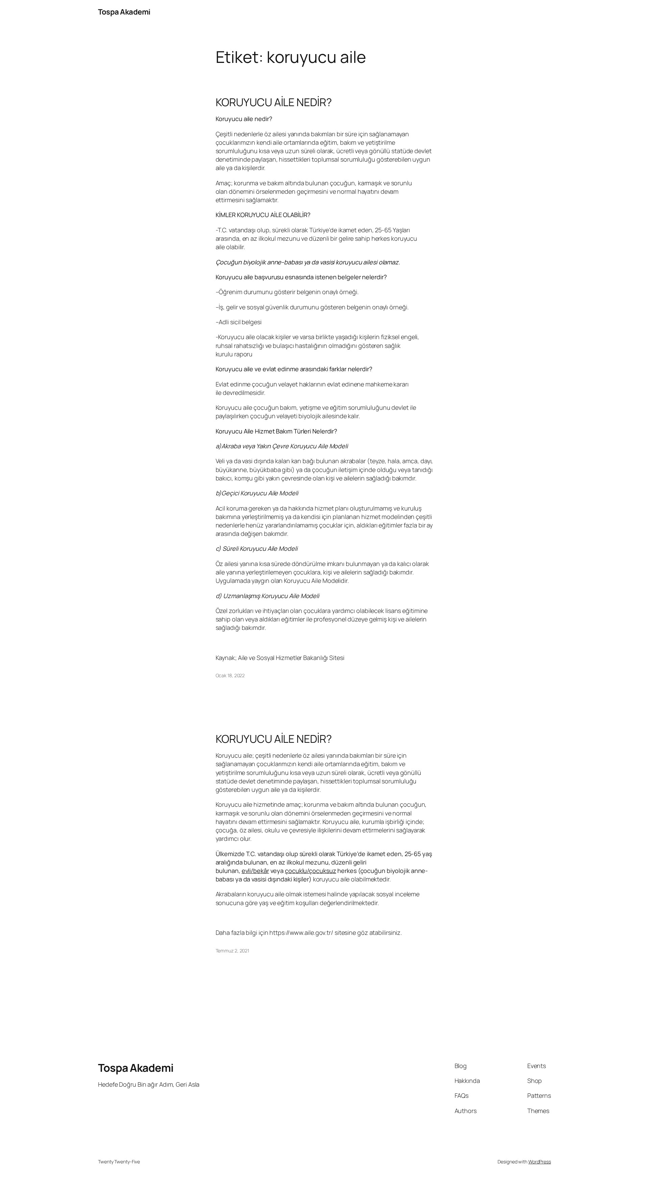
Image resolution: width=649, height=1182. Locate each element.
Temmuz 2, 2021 (232, 950)
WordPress (539, 1161)
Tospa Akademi (124, 12)
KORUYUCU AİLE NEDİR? (274, 102)
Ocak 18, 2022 (230, 675)
